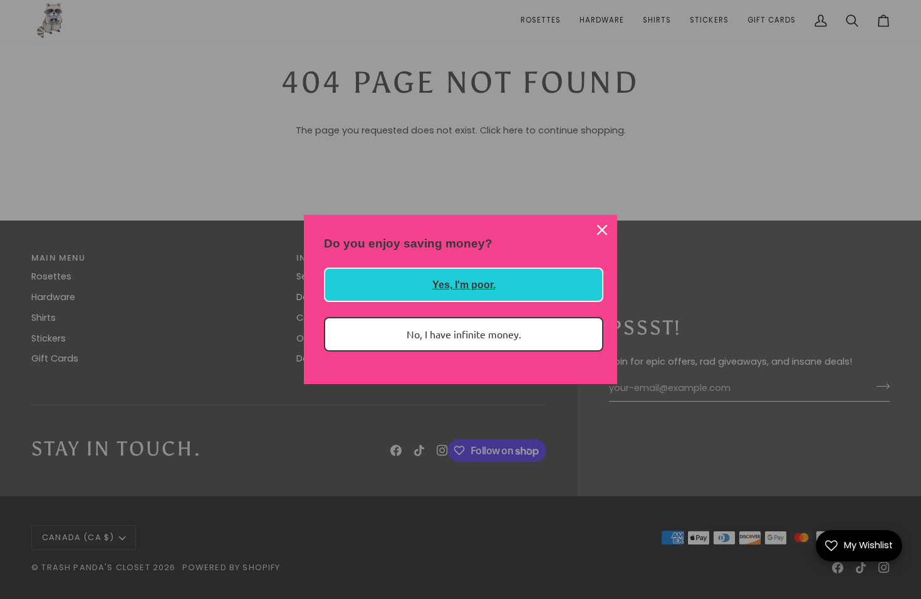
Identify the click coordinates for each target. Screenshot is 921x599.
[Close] (602, 230)
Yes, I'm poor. (464, 284)
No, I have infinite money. (464, 334)
